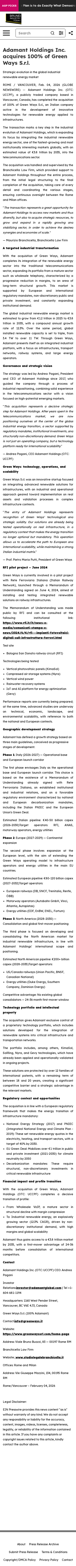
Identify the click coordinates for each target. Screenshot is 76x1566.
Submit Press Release (23, 1552)
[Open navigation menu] (6, 33)
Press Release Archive (44, 1544)
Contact (67, 1560)
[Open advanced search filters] (61, 33)
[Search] (52, 33)
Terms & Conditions (54, 1552)
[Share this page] (70, 33)
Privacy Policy (48, 1560)
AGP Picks (9, 5)
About (21, 1544)
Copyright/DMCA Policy (19, 1560)
